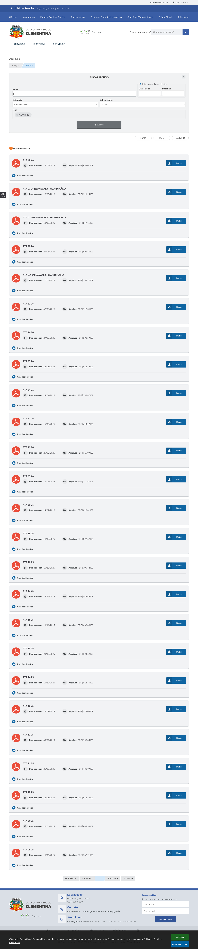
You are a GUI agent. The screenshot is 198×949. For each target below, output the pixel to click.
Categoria (17, 100)
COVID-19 (24, 115)
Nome (15, 89)
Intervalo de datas (150, 84)
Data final (166, 88)
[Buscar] (186, 32)
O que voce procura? (140, 32)
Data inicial (144, 88)
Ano (165, 84)
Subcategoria (106, 100)
